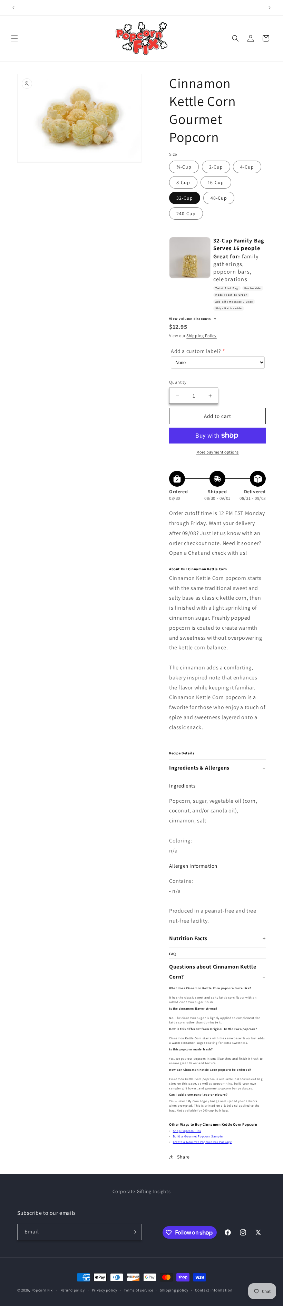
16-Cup (216, 182)
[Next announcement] (269, 7)
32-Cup (184, 198)
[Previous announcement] (13, 7)
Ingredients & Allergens (199, 767)
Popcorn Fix (42, 1290)
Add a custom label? (196, 351)
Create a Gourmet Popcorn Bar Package (202, 1142)
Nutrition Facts (188, 938)
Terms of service (138, 1290)
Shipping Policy (201, 335)
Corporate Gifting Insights (142, 1191)
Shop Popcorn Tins (187, 1131)
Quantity (177, 382)
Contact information (213, 1290)
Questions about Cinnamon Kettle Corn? (212, 971)
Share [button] (183, 1157)
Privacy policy (104, 1290)
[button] (14, 38)
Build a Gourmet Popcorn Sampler (198, 1136)
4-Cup (247, 167)
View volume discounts (190, 318)
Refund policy (72, 1290)
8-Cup (183, 182)
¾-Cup (184, 167)
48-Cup (219, 198)
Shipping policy (174, 1290)
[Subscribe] (133, 1232)
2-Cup (216, 167)
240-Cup (186, 213)
